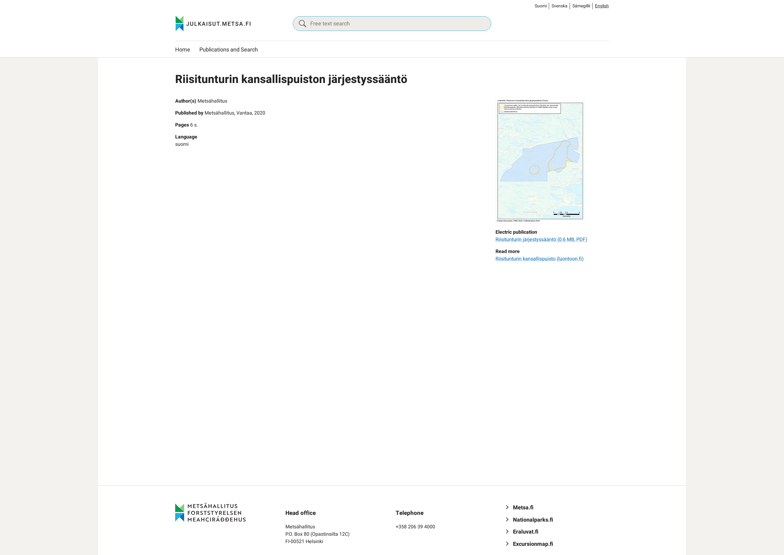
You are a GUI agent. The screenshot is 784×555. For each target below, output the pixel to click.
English (602, 6)
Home (182, 50)
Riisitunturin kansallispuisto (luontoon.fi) (540, 258)
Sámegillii (581, 6)
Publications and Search (228, 50)
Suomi (541, 6)
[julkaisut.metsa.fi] (210, 512)
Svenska (559, 6)
